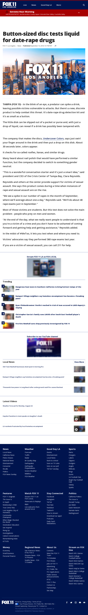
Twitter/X (50, 510)
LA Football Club (75, 477)
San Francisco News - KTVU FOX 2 (33, 551)
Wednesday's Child (9, 505)
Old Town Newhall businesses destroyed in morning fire (23, 367)
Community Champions (7, 516)
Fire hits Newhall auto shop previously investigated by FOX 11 (43, 324)
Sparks (71, 487)
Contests (50, 550)
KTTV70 (6, 541)
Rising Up (6, 530)
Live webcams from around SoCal (32, 508)
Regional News (32, 547)
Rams (71, 452)
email (84, 602)
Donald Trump (74, 502)
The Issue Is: (7, 499)
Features (7, 493)
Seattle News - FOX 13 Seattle (32, 561)
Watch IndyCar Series (76, 568)
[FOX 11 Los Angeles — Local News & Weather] (10, 5)
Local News (8, 362)
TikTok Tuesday (53, 469)
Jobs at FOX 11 (52, 564)
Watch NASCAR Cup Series (76, 565)
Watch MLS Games (76, 584)
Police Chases (8, 458)
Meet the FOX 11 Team (53, 554)
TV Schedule (51, 558)
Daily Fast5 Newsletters (51, 522)
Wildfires (28, 474)
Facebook (50, 497)
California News (8, 455)
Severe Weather (31, 471)
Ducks (71, 474)
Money (6, 547)
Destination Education (11, 525)
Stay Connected (55, 493)
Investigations (8, 533)
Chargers (72, 455)
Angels (71, 466)
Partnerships (51, 588)
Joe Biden (72, 505)
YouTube (50, 505)
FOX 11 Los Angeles (9, 46)
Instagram (50, 499)
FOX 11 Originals (9, 497)
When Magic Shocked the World (11, 521)
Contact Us (51, 585)
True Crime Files (9, 508)
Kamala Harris (74, 510)
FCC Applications (53, 572)
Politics (5, 471)
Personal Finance (9, 556)
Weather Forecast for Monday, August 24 (17, 406)
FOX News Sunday (9, 474)
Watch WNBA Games (77, 581)
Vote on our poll (53, 466)
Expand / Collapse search (83, 5)
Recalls (5, 469)
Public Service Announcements (53, 576)
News (19, 46)
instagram (75, 602)
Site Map (50, 590)
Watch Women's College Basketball (75, 577)
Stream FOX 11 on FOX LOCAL (31, 498)
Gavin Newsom (74, 508)
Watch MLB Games (76, 561)
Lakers (71, 458)
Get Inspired (7, 528)
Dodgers (72, 463)
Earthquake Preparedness (30, 467)
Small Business (8, 553)
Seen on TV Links (53, 463)
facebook (67, 602)
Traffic (27, 455)
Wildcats (72, 469)
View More (79, 362)
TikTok (49, 502)
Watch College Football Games (75, 557)
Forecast (28, 452)
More (58, 5)
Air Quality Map (30, 460)
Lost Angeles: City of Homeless (10, 511)
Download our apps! (54, 516)
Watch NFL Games (76, 553)
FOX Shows (51, 561)
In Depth (6, 502)
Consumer (6, 466)
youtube (80, 602)
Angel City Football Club (76, 481)
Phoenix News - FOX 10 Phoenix (32, 556)
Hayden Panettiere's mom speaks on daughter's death (22, 416)
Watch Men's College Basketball (76, 572)
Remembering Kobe (10, 539)
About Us (51, 547)
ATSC (49, 579)
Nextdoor (50, 508)
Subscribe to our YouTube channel (42, 336)
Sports (72, 449)
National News (8, 460)
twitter (71, 602)
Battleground (73, 513)
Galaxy (71, 485)
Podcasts (50, 519)
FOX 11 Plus (51, 582)
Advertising (51, 566)
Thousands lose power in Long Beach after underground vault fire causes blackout (33, 387)
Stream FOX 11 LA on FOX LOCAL (41, 257)
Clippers (72, 460)
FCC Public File (52, 569)
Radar (27, 458)
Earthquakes (29, 463)
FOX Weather (30, 476)
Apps (26, 504)
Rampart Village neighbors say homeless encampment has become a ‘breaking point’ (33, 377)
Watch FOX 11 (32, 493)
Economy (6, 550)
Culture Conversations (11, 536)
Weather (29, 449)
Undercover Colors (53, 138)
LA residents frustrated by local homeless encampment (23, 426)
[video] (79, 408)
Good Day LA (53, 449)
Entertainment (8, 463)
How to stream (52, 513)
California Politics (75, 497)
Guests (49, 452)
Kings (71, 471)
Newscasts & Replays (33, 501)
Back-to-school (52, 460)
